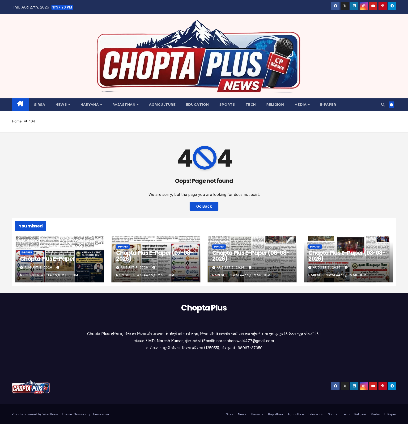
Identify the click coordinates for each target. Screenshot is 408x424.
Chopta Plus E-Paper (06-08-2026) (250, 256)
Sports (227, 104)
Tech (251, 104)
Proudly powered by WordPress (36, 414)
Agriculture (162, 104)
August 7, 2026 (135, 267)
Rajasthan (124, 104)
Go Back (204, 206)
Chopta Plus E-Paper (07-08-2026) (154, 256)
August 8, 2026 (39, 267)
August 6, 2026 (231, 267)
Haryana (90, 104)
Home (17, 121)
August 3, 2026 (327, 267)
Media (301, 104)
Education (197, 104)
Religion (275, 104)
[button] (383, 104)
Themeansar (100, 414)
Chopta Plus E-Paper (47, 259)
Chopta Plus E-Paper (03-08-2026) (346, 256)
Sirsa (39, 104)
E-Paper (328, 104)
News (61, 104)
